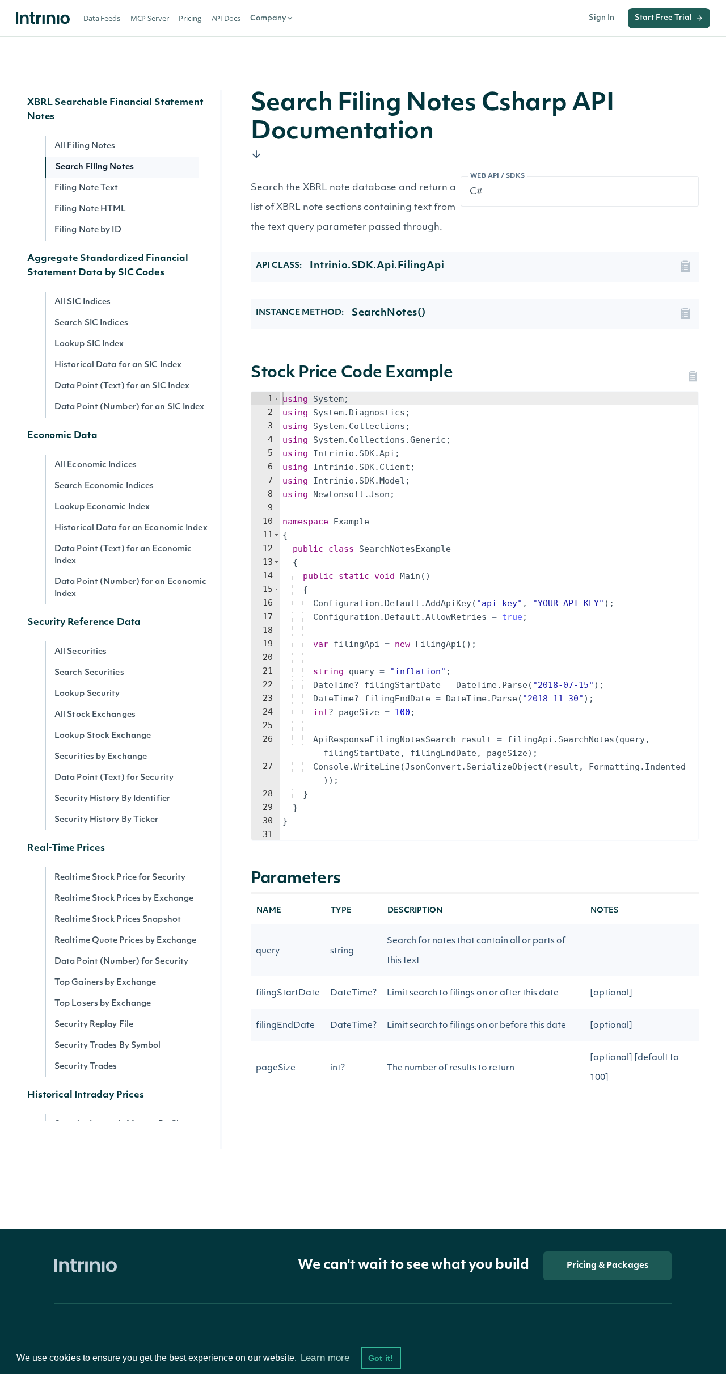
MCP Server (149, 18)
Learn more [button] (325, 1357)
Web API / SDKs (497, 176)
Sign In (601, 18)
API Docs (226, 18)
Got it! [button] (380, 1358)
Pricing (190, 18)
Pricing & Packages (607, 1266)
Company (268, 18)
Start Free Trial (663, 18)
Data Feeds (101, 18)
